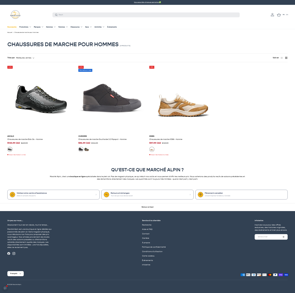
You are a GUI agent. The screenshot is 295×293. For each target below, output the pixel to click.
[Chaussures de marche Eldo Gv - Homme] (41, 99)
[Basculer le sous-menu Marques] (42, 26)
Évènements (112, 27)
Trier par (11, 58)
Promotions (23, 27)
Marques (37, 27)
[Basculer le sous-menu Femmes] (66, 26)
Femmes (61, 27)
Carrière (145, 238)
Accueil (9, 32)
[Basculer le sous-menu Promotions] (30, 26)
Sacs (87, 27)
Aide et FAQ (147, 229)
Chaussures (75, 27)
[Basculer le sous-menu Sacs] (90, 26)
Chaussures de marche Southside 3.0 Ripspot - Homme (102, 139)
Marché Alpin (16, 284)
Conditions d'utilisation (152, 251)
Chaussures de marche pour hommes (26, 32)
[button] (278, 14)
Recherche (146, 225)
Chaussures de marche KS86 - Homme (165, 139)
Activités (98, 27)
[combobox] (146, 14)
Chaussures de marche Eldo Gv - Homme (25, 139)
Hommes (49, 27)
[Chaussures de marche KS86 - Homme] (183, 99)
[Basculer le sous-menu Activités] (103, 26)
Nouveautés (12, 27)
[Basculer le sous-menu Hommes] (54, 26)
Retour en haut (147, 207)
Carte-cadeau (148, 256)
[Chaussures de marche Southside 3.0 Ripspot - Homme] (112, 99)
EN (287, 14)
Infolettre (146, 265)
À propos (146, 243)
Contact (145, 234)
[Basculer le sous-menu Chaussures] (81, 26)
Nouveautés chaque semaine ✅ (134, 2)
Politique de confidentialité (154, 247)
